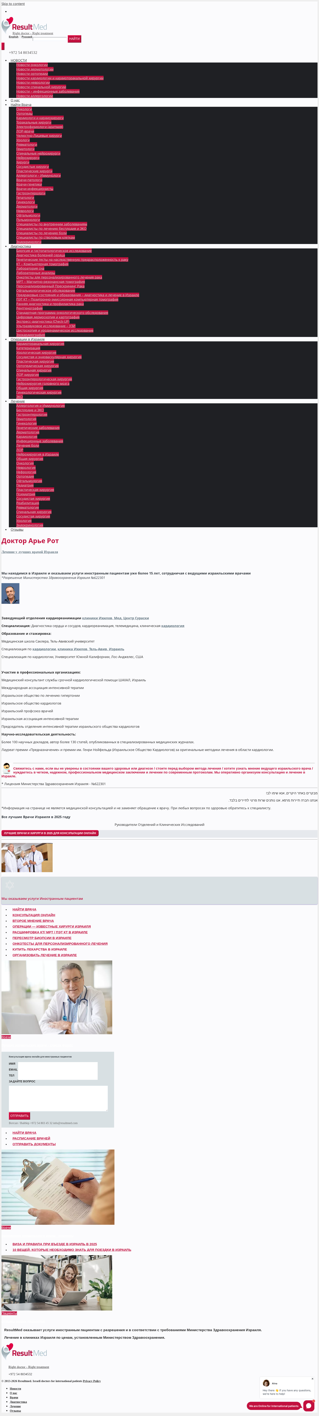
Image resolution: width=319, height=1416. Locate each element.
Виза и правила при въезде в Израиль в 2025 (55, 1244)
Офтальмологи (28, 215)
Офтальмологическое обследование (45, 290)
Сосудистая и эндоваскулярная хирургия (49, 357)
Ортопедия (25, 476)
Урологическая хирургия (36, 352)
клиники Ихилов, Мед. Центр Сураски (115, 618)
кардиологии (44, 649)
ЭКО (19, 396)
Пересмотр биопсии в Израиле (42, 938)
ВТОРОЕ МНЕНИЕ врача (33, 921)
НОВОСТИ (19, 60)
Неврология (26, 467)
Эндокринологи (28, 242)
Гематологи (25, 149)
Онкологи (24, 109)
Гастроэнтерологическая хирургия (44, 379)
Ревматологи (26, 144)
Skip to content (13, 3)
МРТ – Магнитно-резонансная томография (50, 281)
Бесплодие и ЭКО (30, 410)
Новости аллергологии (34, 96)
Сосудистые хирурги (32, 166)
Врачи (6, 1037)
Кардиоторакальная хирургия (40, 343)
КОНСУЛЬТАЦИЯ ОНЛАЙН (34, 915)
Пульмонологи (28, 219)
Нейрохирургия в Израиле (37, 454)
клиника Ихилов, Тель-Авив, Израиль (91, 649)
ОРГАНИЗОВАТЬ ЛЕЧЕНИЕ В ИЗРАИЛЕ (45, 955)
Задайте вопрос (22, 1081)
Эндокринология (29, 525)
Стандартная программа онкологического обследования (62, 312)
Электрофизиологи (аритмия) (39, 126)
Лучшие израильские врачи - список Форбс (37, 1045)
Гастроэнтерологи (30, 193)
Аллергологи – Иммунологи (38, 175)
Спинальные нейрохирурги (38, 153)
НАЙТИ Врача (24, 909)
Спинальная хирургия (34, 370)
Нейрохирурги (28, 157)
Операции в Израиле (28, 339)
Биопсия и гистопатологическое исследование (54, 250)
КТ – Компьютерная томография (42, 264)
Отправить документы (34, 1144)
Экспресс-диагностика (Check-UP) (42, 321)
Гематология (26, 419)
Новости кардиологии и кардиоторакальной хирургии (60, 78)
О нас (15, 100)
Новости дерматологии (35, 69)
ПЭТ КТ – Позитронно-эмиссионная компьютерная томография (67, 299)
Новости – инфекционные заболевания (48, 91)
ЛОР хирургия (27, 374)
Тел (11, 1075)
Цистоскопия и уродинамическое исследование (54, 330)
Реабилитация (27, 503)
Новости (15, 1388)
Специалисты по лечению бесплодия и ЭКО (51, 228)
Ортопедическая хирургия (37, 365)
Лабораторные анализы (35, 273)
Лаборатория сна (30, 268)
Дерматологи (26, 206)
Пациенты (9, 1313)
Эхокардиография (30, 335)
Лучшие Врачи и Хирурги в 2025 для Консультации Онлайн (50, 833)
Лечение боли (27, 445)
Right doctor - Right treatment (33, 33)
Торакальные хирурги (33, 122)
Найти (74, 38)
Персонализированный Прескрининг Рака (50, 286)
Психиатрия (25, 494)
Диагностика (21, 246)
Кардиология (26, 436)
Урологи (23, 140)
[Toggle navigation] (2, 46)
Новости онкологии (32, 65)
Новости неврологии (33, 82)
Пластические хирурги (34, 171)
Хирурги (22, 162)
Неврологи (25, 211)
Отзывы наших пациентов (23, 1321)
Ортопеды (24, 113)
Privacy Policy (92, 1381)
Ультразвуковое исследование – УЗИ (46, 326)
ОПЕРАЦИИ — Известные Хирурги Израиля (52, 926)
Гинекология (26, 423)
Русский (27, 36)
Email (13, 1069)
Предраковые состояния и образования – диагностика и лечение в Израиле (77, 295)
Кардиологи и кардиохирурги (40, 118)
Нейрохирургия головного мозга (42, 383)
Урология (24, 520)
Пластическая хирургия (35, 361)
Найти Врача (21, 104)
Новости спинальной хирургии (41, 87)
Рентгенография (29, 308)
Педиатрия (25, 485)
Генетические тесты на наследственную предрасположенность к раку (72, 259)
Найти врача (24, 1133)
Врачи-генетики (29, 184)
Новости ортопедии (32, 73)
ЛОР (19, 450)
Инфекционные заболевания (39, 441)
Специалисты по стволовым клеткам (45, 237)
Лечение (18, 401)
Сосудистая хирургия (33, 498)
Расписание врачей (31, 1138)
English (13, 36)
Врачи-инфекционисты (34, 188)
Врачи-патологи (29, 180)
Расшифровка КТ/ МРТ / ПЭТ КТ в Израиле (50, 932)
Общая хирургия (29, 388)
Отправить (19, 1115)
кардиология (172, 626)
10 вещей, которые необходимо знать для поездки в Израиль (72, 1250)
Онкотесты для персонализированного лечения (60, 944)
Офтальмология (29, 481)
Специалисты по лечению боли (41, 233)
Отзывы (17, 529)
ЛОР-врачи (25, 131)
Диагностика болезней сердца (40, 255)
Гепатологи (25, 197)
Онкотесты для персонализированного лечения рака (59, 277)
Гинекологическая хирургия (38, 392)
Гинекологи (25, 202)
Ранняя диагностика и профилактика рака (50, 304)
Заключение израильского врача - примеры (37, 1236)
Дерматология (27, 432)
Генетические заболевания (38, 427)
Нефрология (26, 472)
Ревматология (27, 507)
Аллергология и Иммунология (40, 405)
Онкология (25, 463)
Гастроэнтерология (31, 414)
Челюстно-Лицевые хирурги (39, 135)
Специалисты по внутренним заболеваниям (51, 224)
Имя (12, 1063)
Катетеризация (28, 348)
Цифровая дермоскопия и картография (48, 317)
